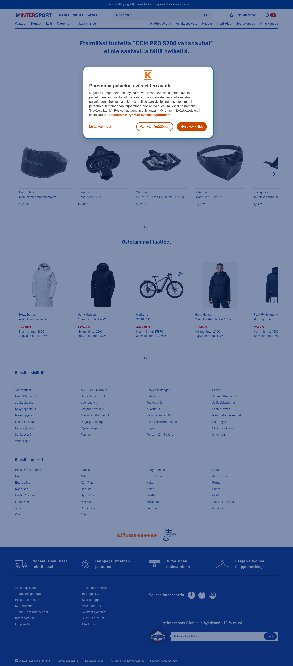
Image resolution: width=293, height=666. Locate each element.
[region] (148, 102)
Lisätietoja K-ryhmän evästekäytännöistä (139, 115)
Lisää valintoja (100, 126)
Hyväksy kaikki (192, 126)
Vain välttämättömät (154, 126)
